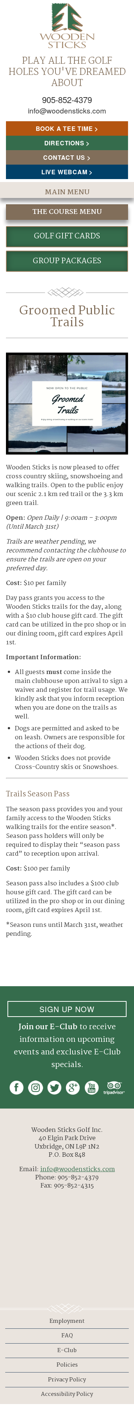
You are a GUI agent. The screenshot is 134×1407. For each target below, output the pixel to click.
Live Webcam (64, 172)
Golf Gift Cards (67, 236)
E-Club (67, 1350)
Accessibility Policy (67, 1394)
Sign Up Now (67, 1009)
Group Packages (67, 261)
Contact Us (64, 157)
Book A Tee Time (64, 128)
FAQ (67, 1335)
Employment (67, 1321)
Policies (67, 1365)
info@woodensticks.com (67, 110)
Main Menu (67, 192)
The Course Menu (67, 212)
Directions (64, 143)
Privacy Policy (67, 1379)
